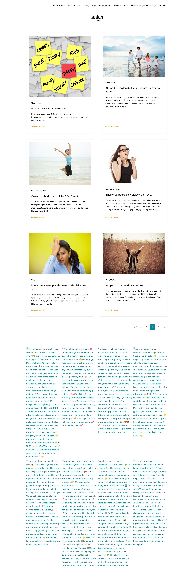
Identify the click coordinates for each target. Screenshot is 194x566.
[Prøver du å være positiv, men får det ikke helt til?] (60, 234)
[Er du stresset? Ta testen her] (60, 37)
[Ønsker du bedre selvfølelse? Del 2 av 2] (60, 144)
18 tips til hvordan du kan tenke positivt (129, 285)
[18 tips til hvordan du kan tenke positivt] (134, 234)
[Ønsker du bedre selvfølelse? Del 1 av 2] (134, 144)
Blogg (33, 191)
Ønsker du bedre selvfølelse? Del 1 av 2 (128, 194)
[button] (164, 5)
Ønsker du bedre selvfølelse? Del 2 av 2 (54, 196)
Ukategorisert (36, 103)
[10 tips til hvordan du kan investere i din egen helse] (134, 37)
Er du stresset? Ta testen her (48, 108)
